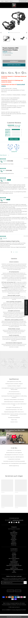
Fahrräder (13, 538)
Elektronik (13, 535)
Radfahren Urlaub (14, 568)
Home (14, 531)
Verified (13, 151)
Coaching (14, 566)
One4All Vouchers (14, 561)
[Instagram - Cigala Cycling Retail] (14, 522)
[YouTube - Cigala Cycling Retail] (16, 522)
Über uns (14, 555)
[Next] (26, 32)
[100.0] (10, 146)
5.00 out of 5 (17, 125)
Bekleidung (13, 543)
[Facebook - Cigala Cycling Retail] (11, 522)
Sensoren (14, 536)
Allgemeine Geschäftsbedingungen (14, 565)
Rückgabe (14, 554)
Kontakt (14, 553)
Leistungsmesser (13, 532)
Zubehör (13, 540)
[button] (7, 129)
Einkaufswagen (23, 1)
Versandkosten (8, 54)
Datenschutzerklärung (14, 564)
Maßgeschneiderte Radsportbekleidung (14, 569)
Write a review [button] (14, 139)
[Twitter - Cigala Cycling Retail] (9, 522)
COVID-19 (14, 572)
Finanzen (14, 557)
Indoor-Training (13, 533)
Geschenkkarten (14, 562)
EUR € (11, 1)
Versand (14, 559)
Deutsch (6, 1)
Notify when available (14, 65)
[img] (3, 158)
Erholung (14, 542)
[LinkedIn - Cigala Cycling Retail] (18, 522)
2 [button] (13, 252)
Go (25, 582)
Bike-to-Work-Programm (14, 558)
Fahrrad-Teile (13, 539)
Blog (14, 570)
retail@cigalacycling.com (17, 520)
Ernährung (13, 544)
